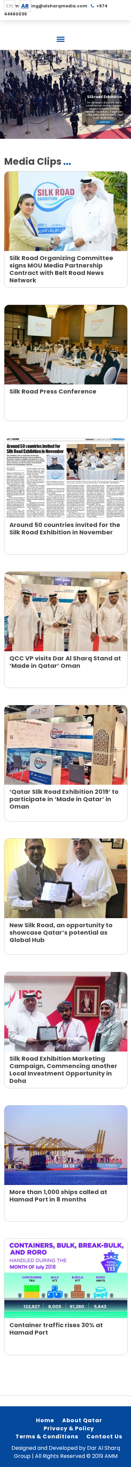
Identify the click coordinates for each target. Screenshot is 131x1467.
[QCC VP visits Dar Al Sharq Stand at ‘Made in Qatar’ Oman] (66, 611)
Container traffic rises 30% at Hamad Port (56, 1329)
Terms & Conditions (46, 1436)
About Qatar (82, 1420)
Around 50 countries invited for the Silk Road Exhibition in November (64, 528)
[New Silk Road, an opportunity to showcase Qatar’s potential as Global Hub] (66, 878)
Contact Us (104, 1436)
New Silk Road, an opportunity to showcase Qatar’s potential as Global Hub (61, 932)
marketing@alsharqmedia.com (50, 6)
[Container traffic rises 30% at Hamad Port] (66, 1278)
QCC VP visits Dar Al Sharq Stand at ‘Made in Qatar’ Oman (65, 662)
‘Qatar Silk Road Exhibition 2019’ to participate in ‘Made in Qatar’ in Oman (64, 799)
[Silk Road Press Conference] (66, 344)
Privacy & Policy (69, 1428)
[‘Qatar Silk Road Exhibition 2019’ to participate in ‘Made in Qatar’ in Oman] (66, 745)
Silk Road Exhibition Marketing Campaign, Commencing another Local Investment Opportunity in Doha (63, 1069)
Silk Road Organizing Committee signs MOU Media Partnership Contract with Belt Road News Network (61, 269)
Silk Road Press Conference (52, 391)
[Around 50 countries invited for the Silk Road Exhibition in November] (66, 478)
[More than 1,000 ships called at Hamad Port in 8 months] (66, 1145)
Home (45, 1420)
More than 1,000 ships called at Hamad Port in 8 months (58, 1196)
